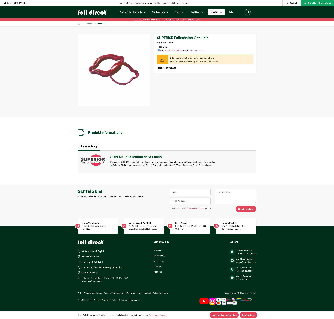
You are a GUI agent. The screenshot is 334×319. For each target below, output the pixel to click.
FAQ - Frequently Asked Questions (153, 292)
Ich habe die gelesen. (191, 208)
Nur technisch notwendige (224, 315)
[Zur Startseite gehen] (92, 12)
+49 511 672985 (18, 2)
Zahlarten (131, 292)
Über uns (158, 266)
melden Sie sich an (173, 50)
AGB (80, 292)
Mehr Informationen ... (158, 315)
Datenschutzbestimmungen (193, 208)
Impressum (159, 260)
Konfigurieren (248, 315)
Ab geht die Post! (246, 208)
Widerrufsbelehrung (93, 292)
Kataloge (158, 271)
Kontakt (157, 250)
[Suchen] (248, 12)
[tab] (89, 147)
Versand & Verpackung (114, 292)
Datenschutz (159, 255)
